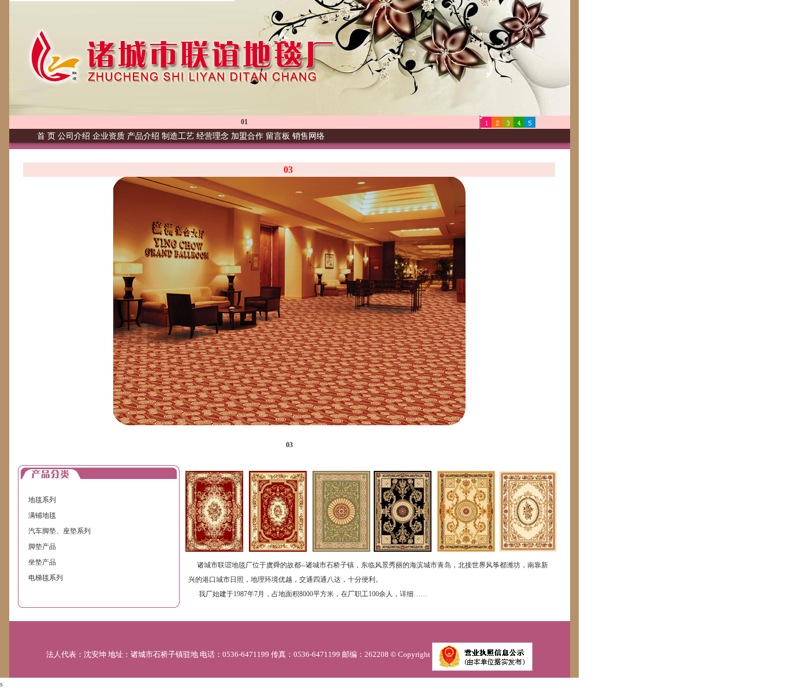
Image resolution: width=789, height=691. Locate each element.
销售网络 (308, 136)
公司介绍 (74, 136)
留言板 (278, 136)
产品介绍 (143, 136)
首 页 (46, 136)
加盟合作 (247, 136)
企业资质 (108, 136)
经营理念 (212, 136)
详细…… (413, 594)
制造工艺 (178, 136)
